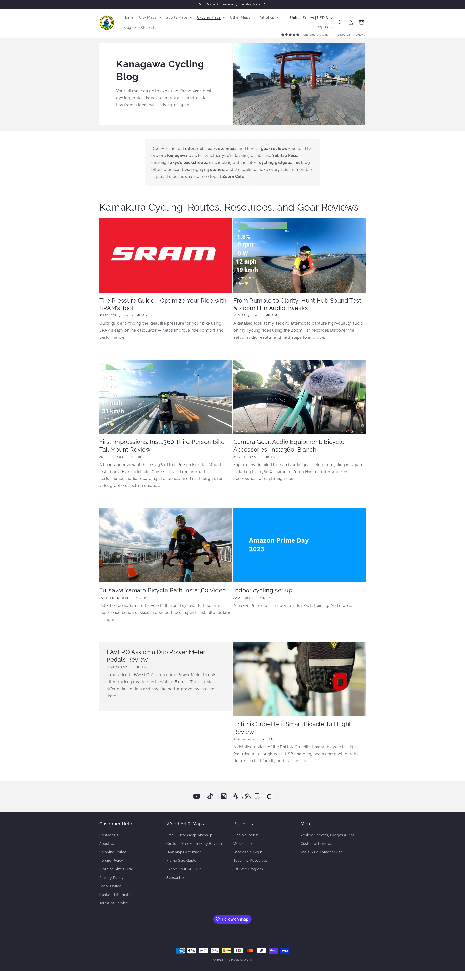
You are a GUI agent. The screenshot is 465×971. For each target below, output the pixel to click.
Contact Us (109, 835)
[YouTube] (196, 796)
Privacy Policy (111, 878)
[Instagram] (223, 796)
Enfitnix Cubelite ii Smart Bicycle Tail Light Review (292, 727)
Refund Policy (111, 860)
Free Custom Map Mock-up (189, 835)
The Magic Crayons (238, 959)
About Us (107, 844)
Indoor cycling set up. (263, 590)
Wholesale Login (247, 852)
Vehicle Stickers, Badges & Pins (328, 835)
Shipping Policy (112, 852)
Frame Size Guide (181, 860)
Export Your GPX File (184, 869)
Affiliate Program (248, 869)
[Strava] (236, 796)
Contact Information (116, 895)
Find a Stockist (246, 835)
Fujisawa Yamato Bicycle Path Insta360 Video (162, 590)
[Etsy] (257, 796)
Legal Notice (110, 886)
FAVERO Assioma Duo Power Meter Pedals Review (156, 656)
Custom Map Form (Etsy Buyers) (194, 844)
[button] (149, 17)
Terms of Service (113, 903)
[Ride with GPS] (246, 796)
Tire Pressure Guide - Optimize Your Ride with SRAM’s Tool (163, 304)
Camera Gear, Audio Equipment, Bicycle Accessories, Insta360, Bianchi (288, 445)
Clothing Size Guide (116, 869)
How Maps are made (184, 852)
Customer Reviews (316, 844)
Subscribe (175, 878)
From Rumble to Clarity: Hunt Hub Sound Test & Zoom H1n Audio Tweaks (297, 304)
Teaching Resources (250, 860)
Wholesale (242, 844)
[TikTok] (210, 796)
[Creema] (269, 796)
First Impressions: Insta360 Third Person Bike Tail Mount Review (162, 445)
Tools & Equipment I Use (322, 852)
